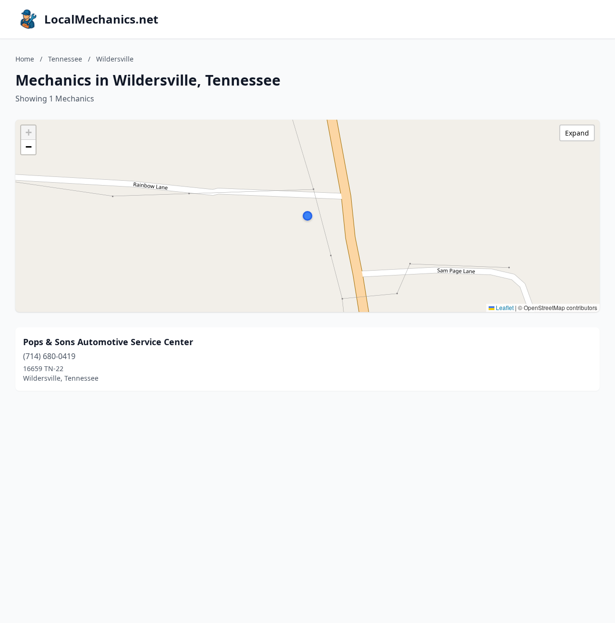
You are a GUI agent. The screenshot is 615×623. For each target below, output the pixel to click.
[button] (307, 216)
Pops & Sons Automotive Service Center (108, 342)
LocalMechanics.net (101, 19)
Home (24, 58)
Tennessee (65, 58)
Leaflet (504, 307)
